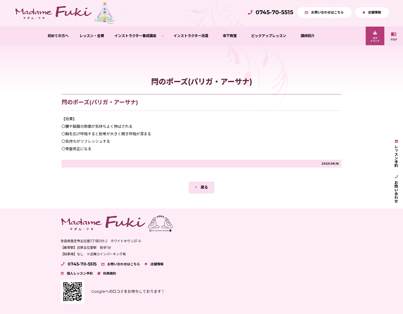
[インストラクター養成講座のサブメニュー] (162, 36)
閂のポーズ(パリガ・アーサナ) (100, 102)
